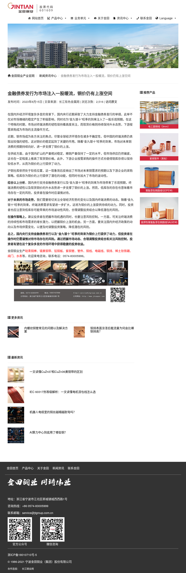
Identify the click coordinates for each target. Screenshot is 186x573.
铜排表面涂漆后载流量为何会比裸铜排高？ (112, 329)
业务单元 (80, 18)
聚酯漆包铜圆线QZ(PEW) (159, 190)
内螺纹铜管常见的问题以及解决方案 (46, 329)
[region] (93, 46)
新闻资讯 (58, 468)
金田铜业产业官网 (23, 76)
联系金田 (146, 18)
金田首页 (12, 468)
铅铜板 (58, 251)
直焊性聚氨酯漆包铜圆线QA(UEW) (159, 222)
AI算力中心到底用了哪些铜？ (48, 432)
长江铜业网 (28, 568)
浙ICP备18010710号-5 (22, 555)
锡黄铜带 (45, 251)
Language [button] (166, 18)
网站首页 (38, 18)
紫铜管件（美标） (159, 158)
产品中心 (57, 18)
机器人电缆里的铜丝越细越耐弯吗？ (53, 412)
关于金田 (103, 18)
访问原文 (111, 102)
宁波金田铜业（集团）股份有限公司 (48, 562)
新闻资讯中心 (48, 76)
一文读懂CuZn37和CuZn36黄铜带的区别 (56, 372)
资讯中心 (123, 18)
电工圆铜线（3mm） (159, 126)
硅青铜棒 (31, 251)
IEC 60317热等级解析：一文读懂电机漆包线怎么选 (63, 392)
